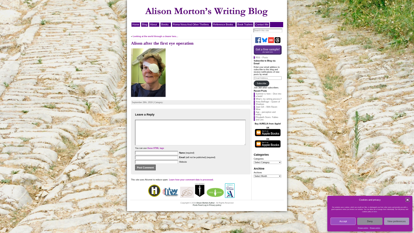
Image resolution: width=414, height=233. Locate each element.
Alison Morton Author (205, 203)
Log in (206, 205)
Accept (343, 221)
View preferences (396, 221)
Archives (258, 172)
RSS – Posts (262, 57)
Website (183, 162)
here (375, 211)
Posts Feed (198, 205)
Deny (370, 221)
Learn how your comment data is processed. (191, 179)
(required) (186, 153)
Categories (259, 159)
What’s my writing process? (269, 99)
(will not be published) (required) (197, 157)
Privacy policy (363, 228)
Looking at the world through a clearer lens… (155, 36)
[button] (407, 199)
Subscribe (261, 83)
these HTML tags (155, 148)
